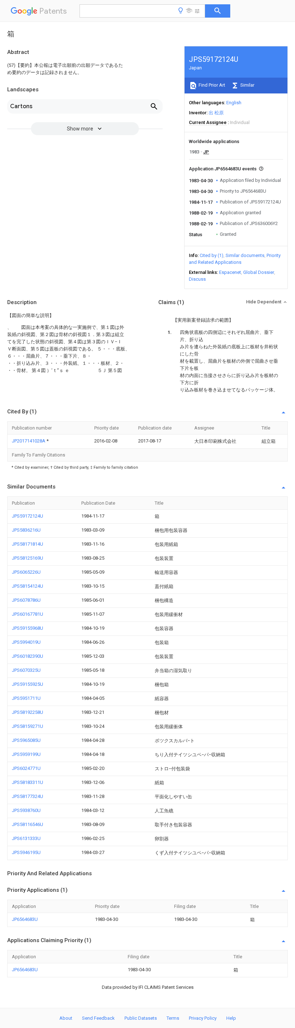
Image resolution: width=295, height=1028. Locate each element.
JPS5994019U (26, 642)
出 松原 (216, 112)
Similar (246, 85)
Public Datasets (140, 1018)
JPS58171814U (27, 544)
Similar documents (245, 255)
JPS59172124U (27, 516)
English (233, 102)
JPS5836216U (26, 530)
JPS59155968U (27, 628)
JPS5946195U (26, 852)
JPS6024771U (26, 768)
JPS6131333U (26, 838)
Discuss (197, 279)
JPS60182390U (27, 656)
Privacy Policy (203, 1018)
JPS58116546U (27, 824)
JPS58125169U (27, 558)
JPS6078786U (26, 600)
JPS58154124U (27, 586)
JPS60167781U (27, 614)
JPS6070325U (26, 670)
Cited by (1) (211, 255)
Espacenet (230, 272)
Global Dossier (258, 272)
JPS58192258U (27, 712)
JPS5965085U (26, 740)
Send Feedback (98, 1018)
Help (231, 1018)
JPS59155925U (27, 684)
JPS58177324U (27, 796)
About (65, 1018)
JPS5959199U (26, 754)
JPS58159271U (27, 726)
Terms (173, 1018)
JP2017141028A (29, 441)
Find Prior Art (211, 85)
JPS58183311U (27, 782)
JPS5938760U (26, 810)
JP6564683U (25, 919)
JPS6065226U (26, 572)
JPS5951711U (26, 698)
